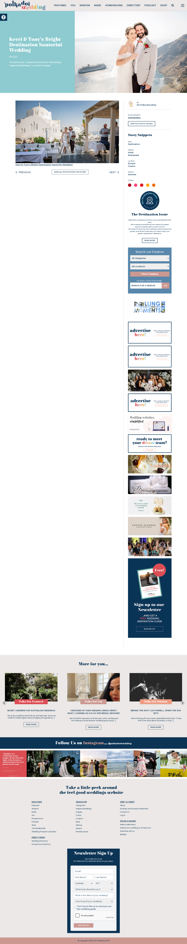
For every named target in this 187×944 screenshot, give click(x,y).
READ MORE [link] (149, 240)
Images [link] (79, 812)
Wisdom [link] (85, 5)
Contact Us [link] (124, 812)
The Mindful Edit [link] (38, 828)
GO (165, 285)
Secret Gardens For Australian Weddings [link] (31, 710)
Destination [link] (134, 144)
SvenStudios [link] (134, 117)
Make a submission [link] (128, 824)
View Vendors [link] (149, 274)
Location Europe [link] (41, 65)
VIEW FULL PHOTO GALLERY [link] (141, 124)
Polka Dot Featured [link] (31, 701)
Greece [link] (131, 166)
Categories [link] (80, 805)
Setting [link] (79, 825)
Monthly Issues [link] (82, 832)
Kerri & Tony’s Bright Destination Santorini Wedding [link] (44, 164)
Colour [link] (78, 815)
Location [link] (79, 818)
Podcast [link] (150, 5)
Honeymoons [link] (114, 5)
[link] (3, 17)
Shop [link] (163, 5)
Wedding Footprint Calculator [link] (44, 832)
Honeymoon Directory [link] (41, 844)
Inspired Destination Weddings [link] (43, 62)
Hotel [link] (130, 152)
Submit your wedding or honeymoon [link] (135, 828)
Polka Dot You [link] (93, 701)
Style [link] (78, 822)
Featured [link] (60, 5)
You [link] (73, 5)
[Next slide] (182, 703)
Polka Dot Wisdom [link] (155, 701)
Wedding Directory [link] (40, 841)
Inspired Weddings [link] (20, 65)
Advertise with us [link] (127, 831)
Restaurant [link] (133, 155)
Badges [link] (123, 834)
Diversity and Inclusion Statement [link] (134, 809)
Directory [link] (133, 5)
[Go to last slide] (4, 703)
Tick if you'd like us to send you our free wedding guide (94, 907)
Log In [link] (122, 815)
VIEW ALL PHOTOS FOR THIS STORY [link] (70, 172)
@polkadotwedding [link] (120, 743)
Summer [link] (132, 174)
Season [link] (79, 828)
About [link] (122, 805)
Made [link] (97, 5)
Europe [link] (131, 163)
